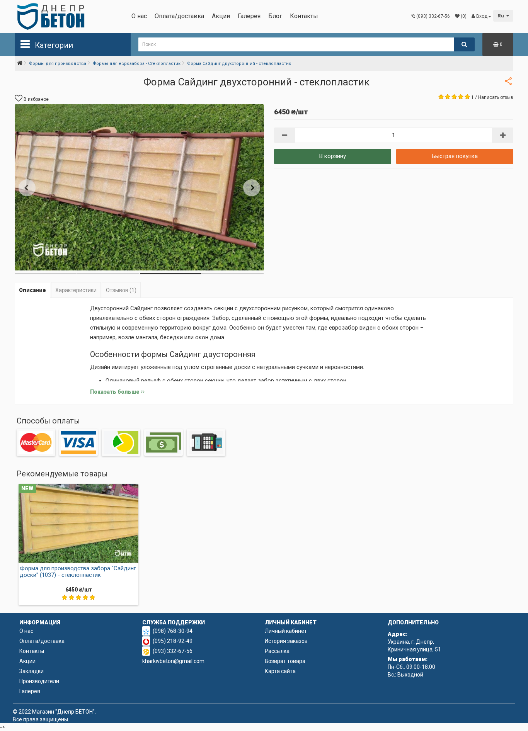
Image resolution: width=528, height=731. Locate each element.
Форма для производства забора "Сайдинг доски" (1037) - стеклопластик (78, 571)
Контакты (304, 16)
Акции (221, 16)
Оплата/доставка (179, 16)
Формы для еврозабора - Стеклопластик (137, 63)
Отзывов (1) (121, 290)
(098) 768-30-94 (172, 631)
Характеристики (76, 290)
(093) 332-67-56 (172, 651)
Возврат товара (285, 661)
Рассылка (277, 651)
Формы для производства (57, 63)
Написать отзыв (495, 97)
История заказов (286, 641)
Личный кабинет (286, 631)
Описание (32, 290)
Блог (275, 16)
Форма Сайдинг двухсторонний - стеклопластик (239, 63)
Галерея (249, 16)
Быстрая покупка (455, 156)
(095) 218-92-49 (172, 641)
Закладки (31, 671)
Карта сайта (280, 671)
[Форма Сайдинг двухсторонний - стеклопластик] (139, 187)
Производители (39, 681)
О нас (139, 16)
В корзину (332, 156)
